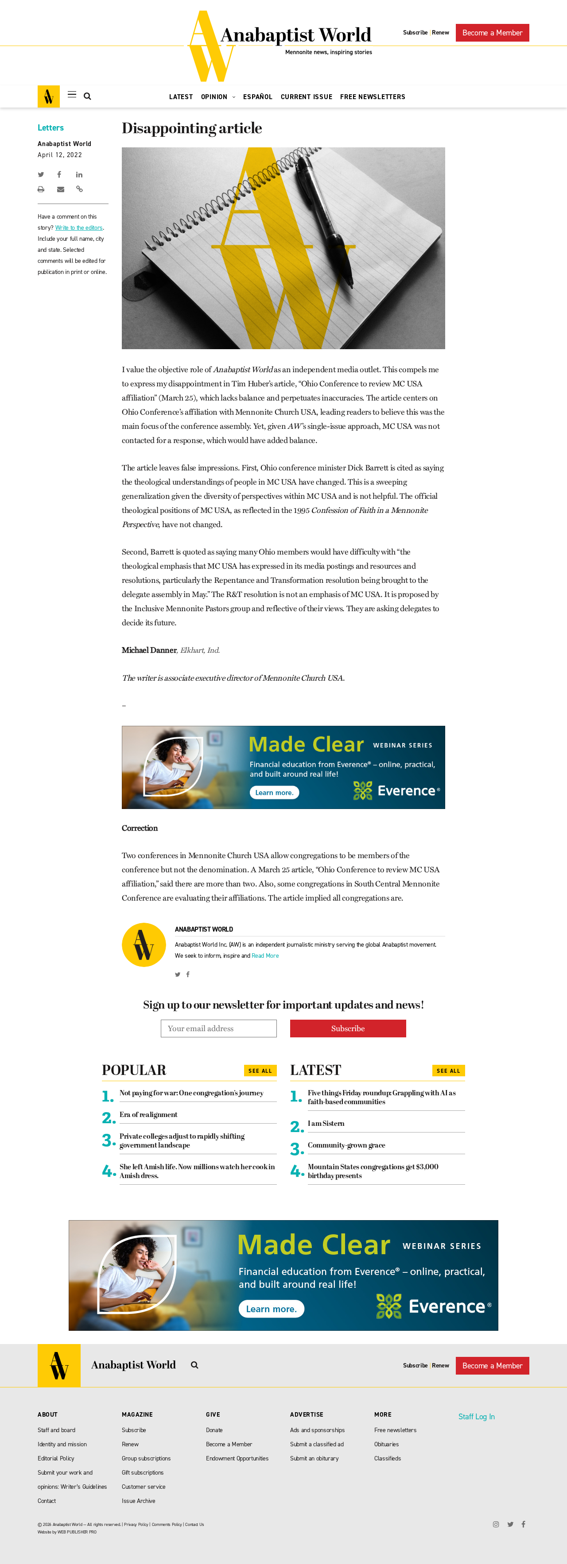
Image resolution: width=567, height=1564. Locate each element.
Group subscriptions (146, 1458)
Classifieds (387, 1458)
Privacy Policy (136, 1524)
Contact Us (194, 1524)
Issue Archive (138, 1501)
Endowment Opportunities (237, 1458)
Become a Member (492, 32)
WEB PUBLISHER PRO (77, 1532)
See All (260, 1071)
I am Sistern (326, 1124)
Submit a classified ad (317, 1444)
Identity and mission (62, 1444)
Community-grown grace (346, 1146)
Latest (181, 96)
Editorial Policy (56, 1458)
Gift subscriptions (143, 1472)
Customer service (144, 1487)
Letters (51, 127)
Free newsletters (395, 1430)
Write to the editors (79, 227)
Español (257, 96)
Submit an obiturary (314, 1458)
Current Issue (307, 96)
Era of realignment (149, 1115)
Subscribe (415, 32)
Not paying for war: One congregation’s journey (191, 1094)
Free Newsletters (372, 96)
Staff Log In (476, 1416)
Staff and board (56, 1430)
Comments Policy (167, 1524)
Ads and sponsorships (317, 1430)
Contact (47, 1501)
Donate (214, 1430)
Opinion (215, 96)
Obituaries (386, 1444)
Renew (440, 32)
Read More (265, 955)
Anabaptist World (65, 143)
